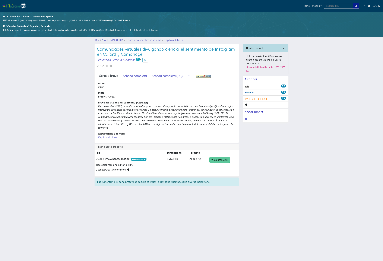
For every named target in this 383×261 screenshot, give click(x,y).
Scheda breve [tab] (108, 75)
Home (306, 5)
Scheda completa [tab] (135, 76)
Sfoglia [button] (316, 5)
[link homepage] (15, 5)
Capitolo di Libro (173, 40)
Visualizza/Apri (219, 160)
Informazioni (255, 48)
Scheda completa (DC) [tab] (167, 76)
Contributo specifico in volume (143, 40)
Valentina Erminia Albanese (116, 60)
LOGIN (376, 5)
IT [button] (362, 5)
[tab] (189, 76)
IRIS (97, 40)
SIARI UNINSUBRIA (112, 40)
